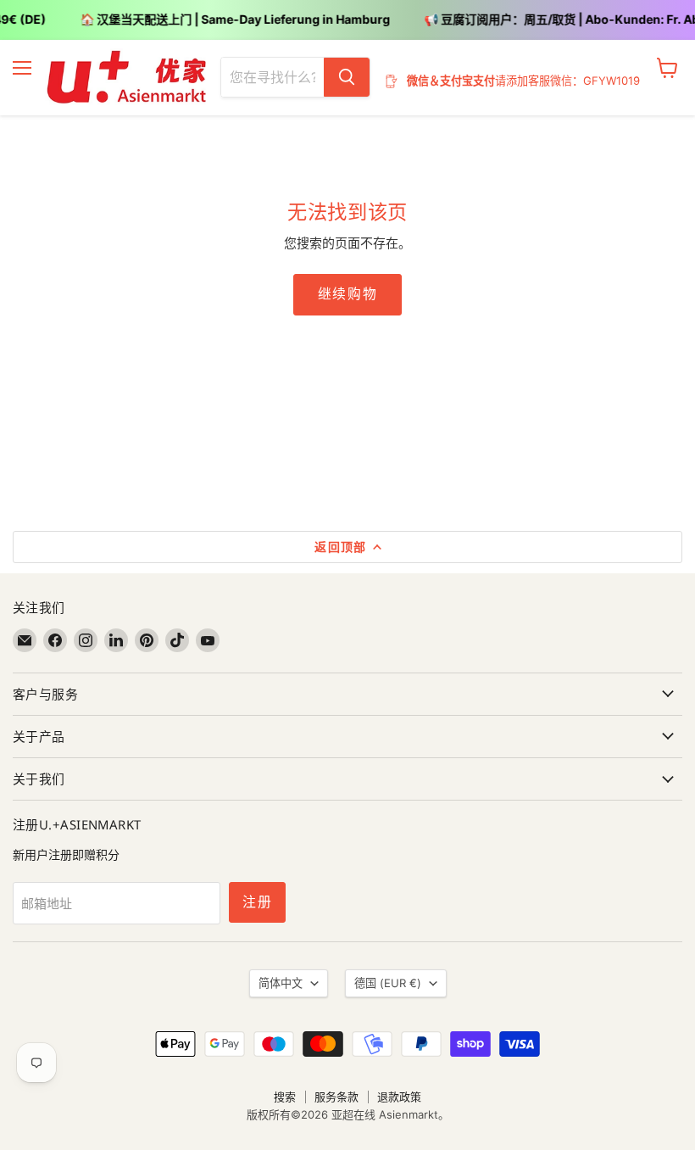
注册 (257, 902)
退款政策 (399, 1096)
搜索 (285, 1096)
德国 (387, 983)
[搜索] (347, 77)
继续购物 (347, 294)
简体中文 (281, 983)
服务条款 (336, 1096)
